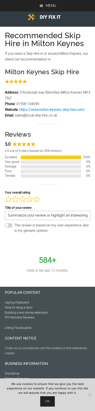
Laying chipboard (17, 302)
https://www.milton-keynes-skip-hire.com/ (52, 109)
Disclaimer (12, 373)
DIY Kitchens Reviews (19, 317)
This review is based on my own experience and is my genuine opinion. (51, 228)
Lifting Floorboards (18, 328)
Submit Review (24, 241)
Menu (51, 6)
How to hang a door (19, 307)
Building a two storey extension (26, 312)
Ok (47, 401)
